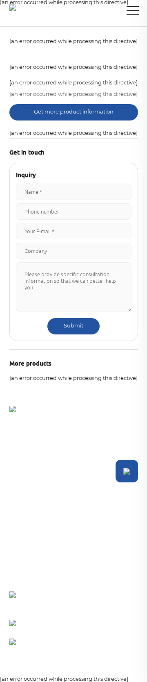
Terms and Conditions (23, 668)
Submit (73, 326)
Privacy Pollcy (71, 668)
